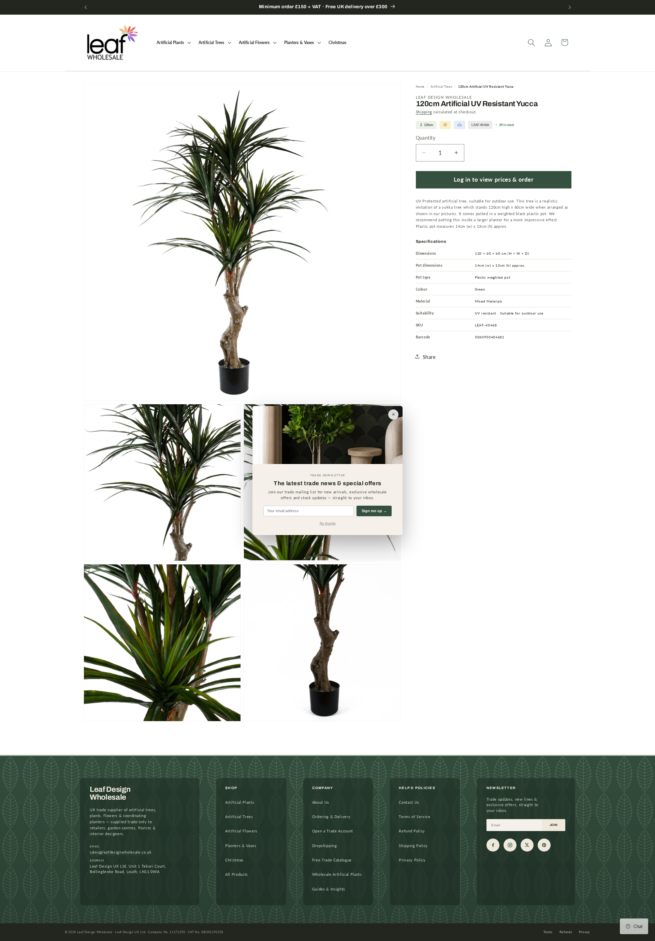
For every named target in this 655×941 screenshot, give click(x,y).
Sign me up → (374, 511)
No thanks (328, 523)
